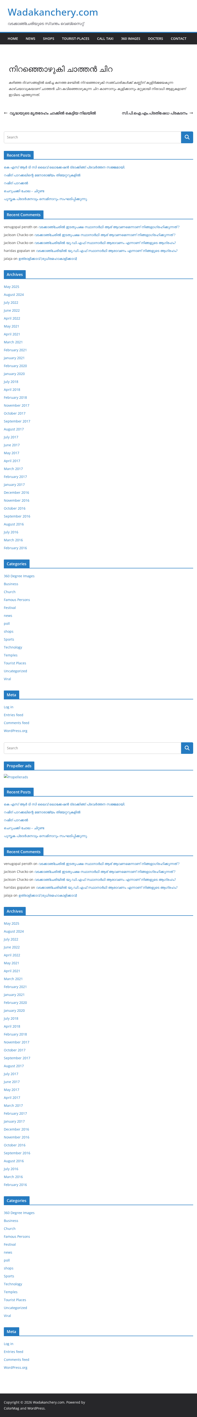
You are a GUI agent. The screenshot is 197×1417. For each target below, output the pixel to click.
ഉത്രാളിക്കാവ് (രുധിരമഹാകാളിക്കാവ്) (47, 258)
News (30, 38)
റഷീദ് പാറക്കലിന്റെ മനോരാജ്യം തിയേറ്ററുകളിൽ (42, 175)
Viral (7, 679)
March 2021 (13, 342)
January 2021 (14, 358)
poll (7, 623)
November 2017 (16, 405)
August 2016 (14, 524)
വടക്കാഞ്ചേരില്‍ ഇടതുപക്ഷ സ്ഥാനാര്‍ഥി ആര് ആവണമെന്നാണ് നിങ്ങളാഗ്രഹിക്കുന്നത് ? (108, 227)
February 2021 (15, 350)
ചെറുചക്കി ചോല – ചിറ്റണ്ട (24, 191)
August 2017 (14, 429)
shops (8, 631)
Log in (8, 707)
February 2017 (15, 476)
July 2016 (11, 532)
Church (10, 591)
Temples (11, 655)
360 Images (130, 38)
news (8, 615)
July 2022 (11, 302)
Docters (155, 38)
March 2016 (13, 540)
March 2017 (13, 468)
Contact (178, 38)
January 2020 (14, 373)
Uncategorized (15, 671)
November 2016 (16, 500)
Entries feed (13, 715)
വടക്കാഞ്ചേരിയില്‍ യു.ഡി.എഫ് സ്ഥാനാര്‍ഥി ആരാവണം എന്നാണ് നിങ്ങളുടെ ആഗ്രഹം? (105, 242)
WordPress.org (15, 730)
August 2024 (14, 294)
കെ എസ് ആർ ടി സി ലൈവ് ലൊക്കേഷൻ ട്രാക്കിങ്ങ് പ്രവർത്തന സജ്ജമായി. (64, 167)
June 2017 (12, 445)
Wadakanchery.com (53, 11)
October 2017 (14, 413)
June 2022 (12, 310)
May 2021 (11, 326)
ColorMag (11, 1408)
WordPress (36, 1408)
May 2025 (11, 286)
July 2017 (11, 437)
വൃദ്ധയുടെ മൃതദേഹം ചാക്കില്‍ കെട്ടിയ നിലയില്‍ (53, 113)
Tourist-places (75, 38)
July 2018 (11, 381)
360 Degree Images (19, 576)
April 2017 (12, 460)
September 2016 (17, 516)
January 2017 (14, 484)
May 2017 (11, 453)
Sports (9, 639)
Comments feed (16, 722)
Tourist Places (15, 663)
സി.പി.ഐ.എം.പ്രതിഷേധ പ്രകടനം (154, 113)
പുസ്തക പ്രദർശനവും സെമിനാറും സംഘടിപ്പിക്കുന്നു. (46, 198)
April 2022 (12, 318)
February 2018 (15, 397)
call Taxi (105, 38)
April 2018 (12, 389)
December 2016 (16, 492)
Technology (13, 647)
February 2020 (15, 365)
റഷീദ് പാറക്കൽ (16, 183)
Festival (10, 607)
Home (13, 38)
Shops (48, 38)
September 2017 (17, 421)
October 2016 (14, 508)
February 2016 (15, 548)
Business (11, 584)
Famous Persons (17, 599)
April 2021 (12, 334)
